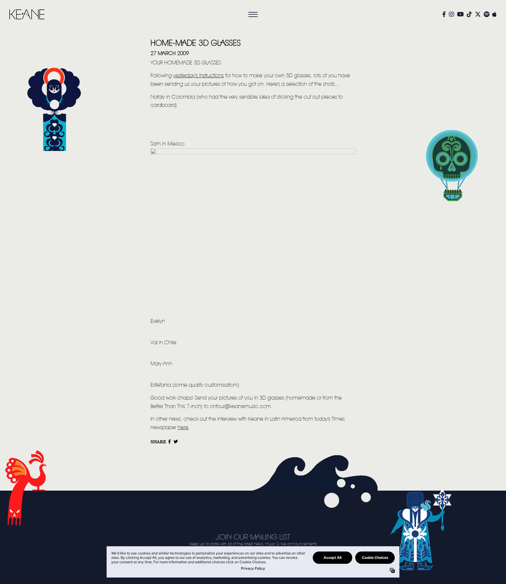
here (183, 427)
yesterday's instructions (198, 75)
